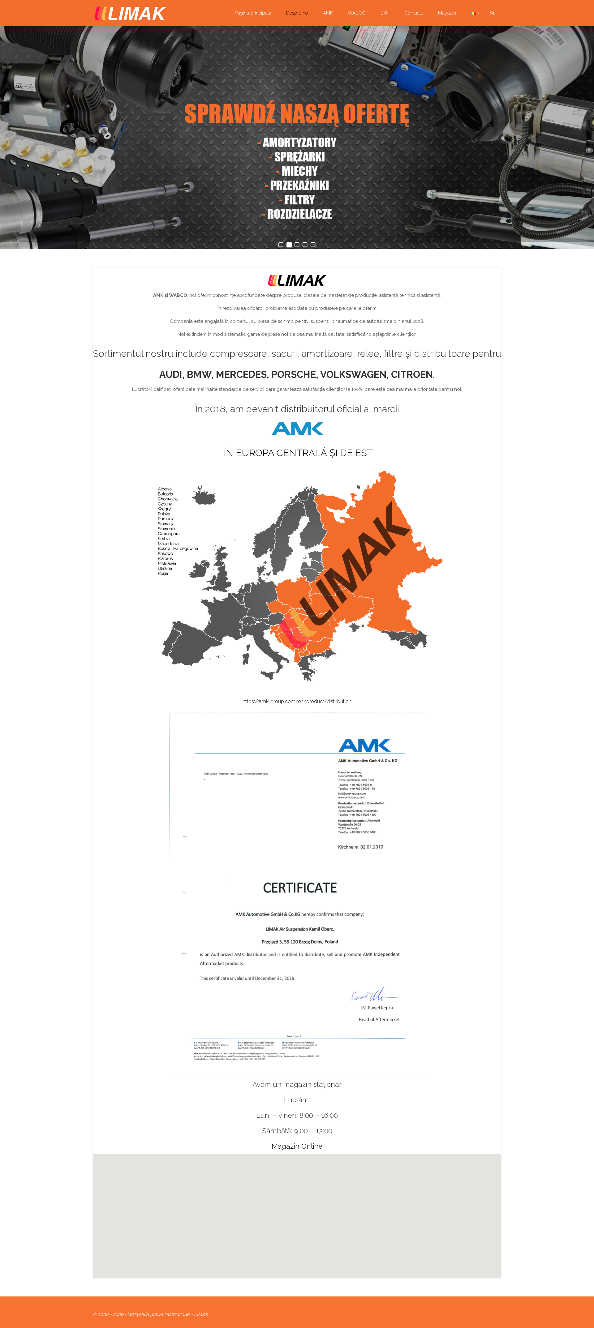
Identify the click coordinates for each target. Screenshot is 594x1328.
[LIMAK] (130, 13)
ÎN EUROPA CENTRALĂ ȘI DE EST (298, 452)
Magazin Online (297, 1146)
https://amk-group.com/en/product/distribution (297, 701)
